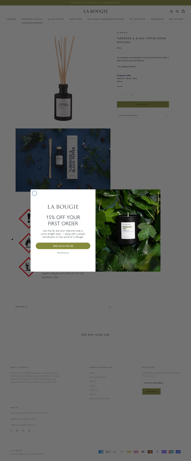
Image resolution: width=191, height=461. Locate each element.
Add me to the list (63, 246)
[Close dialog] (34, 193)
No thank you (63, 252)
